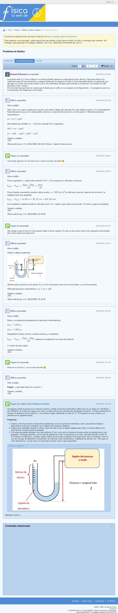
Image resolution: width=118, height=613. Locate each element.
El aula (16, 30)
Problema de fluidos (40, 404)
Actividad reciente (24, 61)
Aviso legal (87, 601)
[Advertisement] (59, 561)
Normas (75, 601)
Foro (9, 30)
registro (79, 43)
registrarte (48, 43)
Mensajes (8, 61)
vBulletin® (113, 609)
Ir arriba (111, 601)
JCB (24, 144)
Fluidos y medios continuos (31, 30)
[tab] (9, 61)
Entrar (109, 2)
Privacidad (99, 601)
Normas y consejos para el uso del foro (60, 36)
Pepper (13, 156)
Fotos (39, 61)
